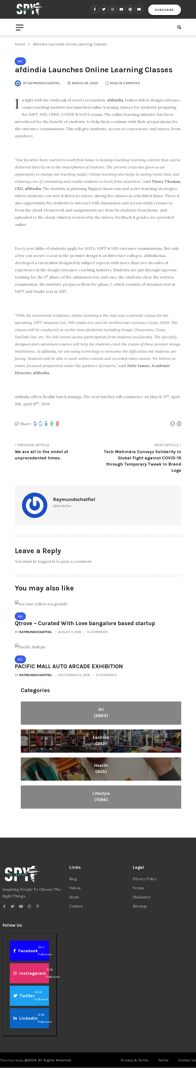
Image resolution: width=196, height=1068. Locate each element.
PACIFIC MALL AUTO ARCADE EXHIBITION (69, 666)
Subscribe (164, 9)
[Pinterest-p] (37, 906)
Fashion (101, 740)
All (101, 712)
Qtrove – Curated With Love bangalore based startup (85, 623)
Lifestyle (101, 796)
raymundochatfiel (35, 632)
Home (21, 44)
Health (101, 768)
